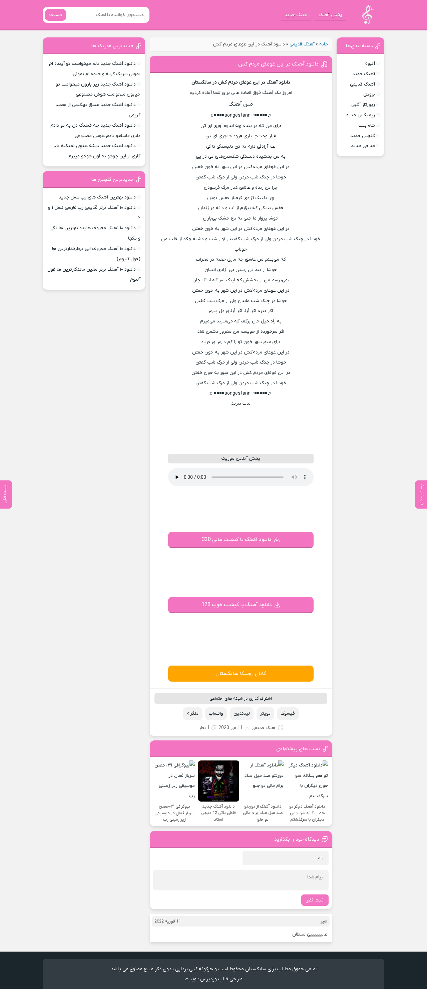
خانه (323, 44)
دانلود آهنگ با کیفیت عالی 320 (237, 539)
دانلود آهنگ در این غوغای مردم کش (278, 64)
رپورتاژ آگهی (363, 105)
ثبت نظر (315, 900)
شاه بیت (366, 125)
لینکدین (242, 713)
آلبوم (370, 63)
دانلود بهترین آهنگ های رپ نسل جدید (97, 197)
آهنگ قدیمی (302, 44)
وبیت (190, 979)
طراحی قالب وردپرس (221, 979)
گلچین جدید (362, 136)
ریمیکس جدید (360, 115)
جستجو (55, 15)
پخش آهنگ (330, 15)
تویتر (265, 713)
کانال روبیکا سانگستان (241, 673)
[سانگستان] (367, 15)
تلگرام (192, 713)
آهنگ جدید (296, 15)
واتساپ (216, 713)
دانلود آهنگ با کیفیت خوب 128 (236, 604)
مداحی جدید (363, 146)
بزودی (369, 94)
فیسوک (288, 713)
